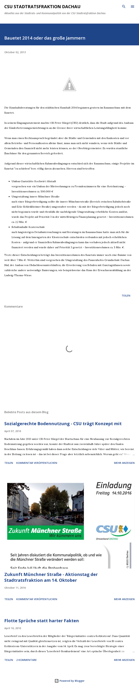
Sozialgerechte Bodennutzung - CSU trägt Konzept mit (63, 423)
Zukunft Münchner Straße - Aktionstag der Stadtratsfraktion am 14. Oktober (51, 577)
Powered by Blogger (72, 680)
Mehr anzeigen (124, 463)
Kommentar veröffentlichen (36, 463)
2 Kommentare (26, 660)
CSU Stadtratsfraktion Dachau (42, 6)
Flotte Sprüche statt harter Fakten (41, 620)
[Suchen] (124, 6)
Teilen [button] (126, 295)
